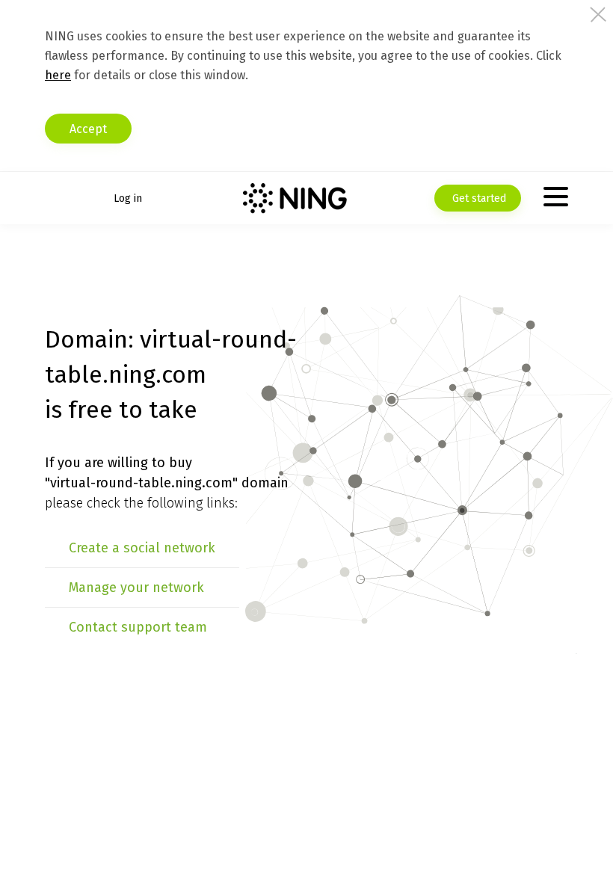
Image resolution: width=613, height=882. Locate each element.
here (58, 75)
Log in (128, 198)
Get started (477, 198)
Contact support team (138, 627)
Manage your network (136, 587)
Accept (88, 129)
